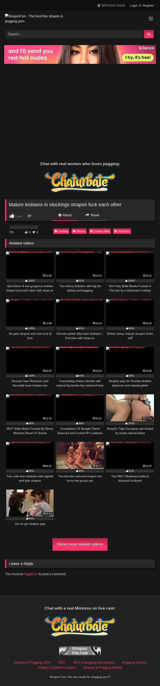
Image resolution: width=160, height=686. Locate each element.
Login (134, 5)
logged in (31, 574)
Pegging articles (134, 662)
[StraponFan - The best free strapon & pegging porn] (80, 19)
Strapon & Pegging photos (102, 667)
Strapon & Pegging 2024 (32, 662)
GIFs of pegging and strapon (94, 662)
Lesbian (63, 231)
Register (148, 5)
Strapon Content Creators (57, 667)
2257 (61, 662)
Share (94, 215)
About (66, 215)
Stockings (124, 231)
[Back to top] (147, 674)
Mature (81, 231)
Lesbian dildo (101, 231)
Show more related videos (80, 544)
